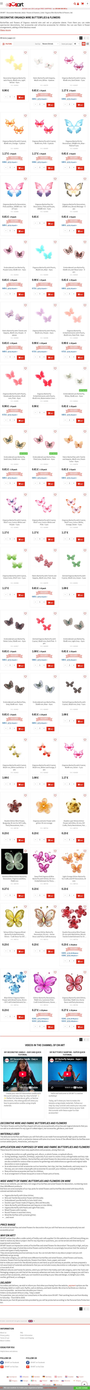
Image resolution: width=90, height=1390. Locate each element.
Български (13, 1377)
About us (3, 1333)
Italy (35, 1381)
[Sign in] (78, 4)
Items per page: (67, 44)
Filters (9, 44)
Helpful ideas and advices (9, 1351)
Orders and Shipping (27, 1338)
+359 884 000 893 (60, 9)
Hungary (14, 1381)
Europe (25, 1381)
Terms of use (4, 1338)
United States (35, 1385)
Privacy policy (4, 1335)
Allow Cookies (82, 1388)
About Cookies (5, 1341)
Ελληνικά (25, 1377)
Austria (59, 1377)
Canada (48, 1385)
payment (72, 1285)
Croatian (70, 1377)
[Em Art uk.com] (15, 4)
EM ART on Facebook (12, 1362)
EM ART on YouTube (11, 1366)
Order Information (26, 1335)
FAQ (21, 1333)
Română (37, 1377)
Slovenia (67, 1381)
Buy (22, 98)
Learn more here (50, 1387)
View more (5, 30)
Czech (81, 1377)
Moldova (59, 1385)
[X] (1, 1387)
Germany (48, 1377)
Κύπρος (78, 1381)
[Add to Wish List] (25, 52)
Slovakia (55, 1381)
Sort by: (37, 44)
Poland (45, 1381)
